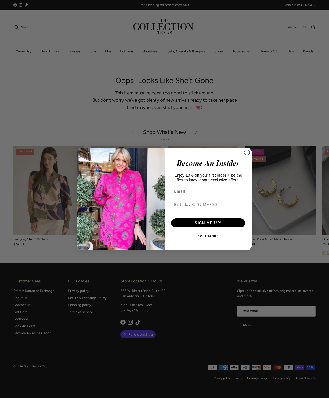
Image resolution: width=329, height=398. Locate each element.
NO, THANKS (208, 236)
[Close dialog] (247, 152)
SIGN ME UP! (208, 223)
